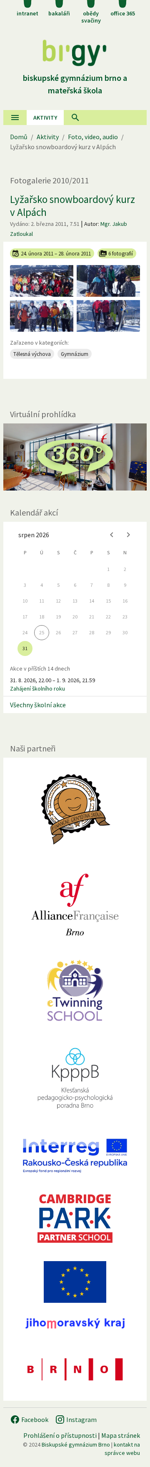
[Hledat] (75, 117)
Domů (19, 137)
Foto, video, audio (93, 137)
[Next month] (128, 534)
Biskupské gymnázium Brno (76, 1444)
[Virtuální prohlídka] (75, 457)
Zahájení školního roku (37, 688)
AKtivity (45, 117)
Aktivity (48, 137)
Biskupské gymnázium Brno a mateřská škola (75, 84)
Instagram (81, 1419)
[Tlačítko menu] (15, 117)
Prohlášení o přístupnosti (60, 1435)
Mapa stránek (120, 1435)
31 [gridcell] (25, 648)
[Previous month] (111, 534)
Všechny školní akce (38, 705)
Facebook (34, 1419)
